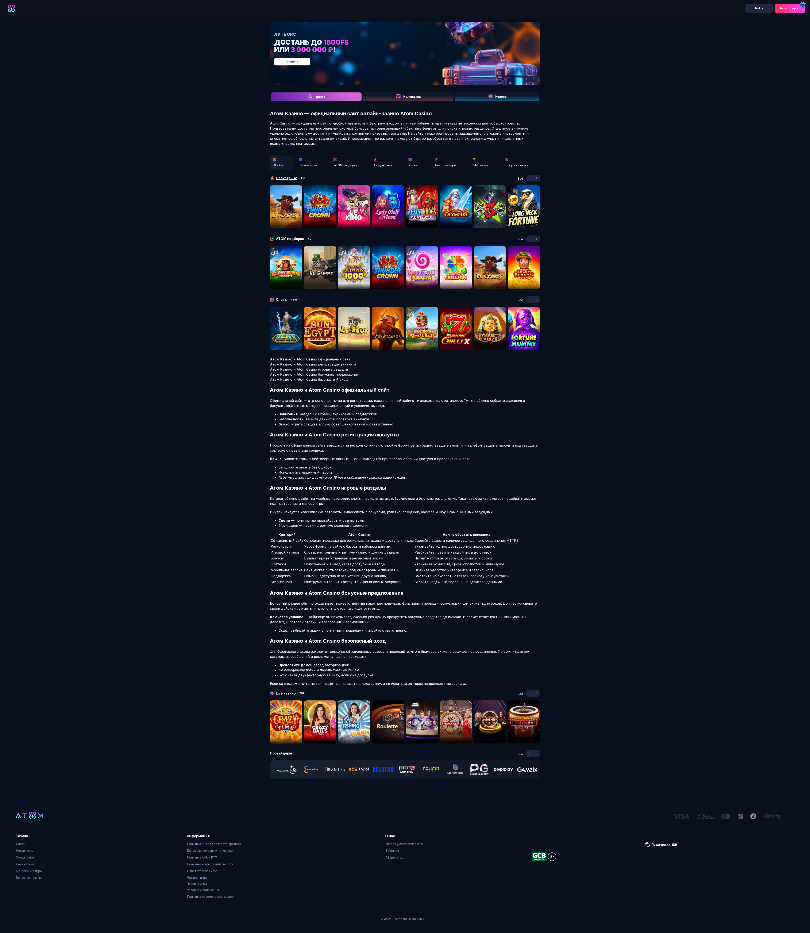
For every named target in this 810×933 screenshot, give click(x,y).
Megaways (480, 165)
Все (520, 178)
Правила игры (197, 884)
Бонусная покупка (29, 877)
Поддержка (660, 844)
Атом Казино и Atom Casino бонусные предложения (314, 374)
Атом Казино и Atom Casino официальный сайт (310, 359)
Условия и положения (203, 890)
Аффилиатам (395, 857)
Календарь (412, 96)
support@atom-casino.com (404, 844)
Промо (320, 97)
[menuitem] (29, 844)
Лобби (278, 165)
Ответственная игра (202, 871)
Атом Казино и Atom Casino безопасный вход (309, 379)
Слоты (413, 165)
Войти (759, 8)
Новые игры (308, 165)
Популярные (383, 165)
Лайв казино (25, 864)
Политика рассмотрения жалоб (210, 896)
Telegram (392, 850)
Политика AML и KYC (202, 857)
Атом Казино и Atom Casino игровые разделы (309, 369)
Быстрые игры (445, 165)
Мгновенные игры (29, 871)
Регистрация (789, 8)
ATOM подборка (345, 165)
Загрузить (409, 59)
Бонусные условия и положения (210, 850)
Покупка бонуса (517, 165)
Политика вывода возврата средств (214, 844)
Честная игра (197, 877)
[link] (287, 769)
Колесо (501, 96)
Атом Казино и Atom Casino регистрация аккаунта (313, 364)
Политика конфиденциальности (210, 864)
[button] (527, 79)
